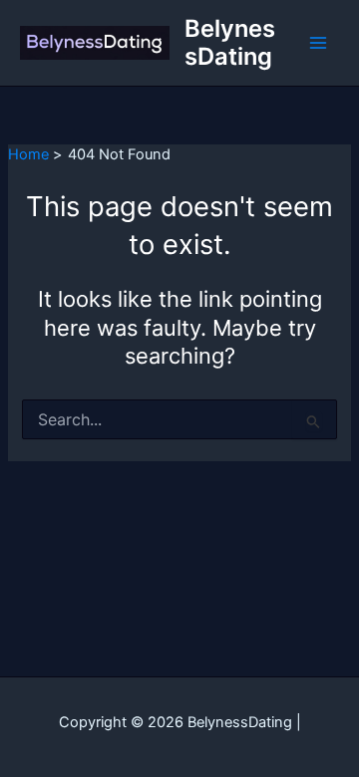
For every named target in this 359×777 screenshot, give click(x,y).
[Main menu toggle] (318, 43)
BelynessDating (229, 42)
